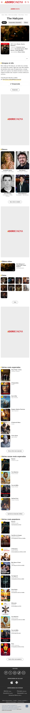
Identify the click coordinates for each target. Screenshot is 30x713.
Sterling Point (14, 498)
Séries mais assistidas (12, 14)
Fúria (12, 643)
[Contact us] (24, 673)
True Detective (14, 472)
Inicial (3, 14)
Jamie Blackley (19, 50)
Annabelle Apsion (19, 48)
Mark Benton (22, 170)
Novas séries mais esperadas (15, 451)
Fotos (4, 275)
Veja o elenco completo (15, 201)
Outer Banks (14, 589)
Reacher (13, 459)
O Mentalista (14, 548)
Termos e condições (22, 700)
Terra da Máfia (14, 485)
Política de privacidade (11, 702)
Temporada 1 (15, 89)
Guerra (23, 44)
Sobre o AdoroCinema (7, 700)
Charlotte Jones (20, 47)
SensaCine (6, 693)
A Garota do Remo (15, 422)
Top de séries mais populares (15, 659)
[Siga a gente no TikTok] (19, 673)
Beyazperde (20, 693)
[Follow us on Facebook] (6, 673)
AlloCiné (6, 691)
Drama (18, 44)
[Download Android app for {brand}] (17, 682)
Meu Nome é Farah (16, 562)
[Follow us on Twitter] (11, 673)
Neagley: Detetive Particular (18, 409)
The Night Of (14, 576)
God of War (14, 396)
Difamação (14, 603)
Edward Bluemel (22, 193)
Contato (15, 700)
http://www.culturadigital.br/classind (12, 79)
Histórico (13, 45)
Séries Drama (21, 14)
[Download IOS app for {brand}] (12, 682)
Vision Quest (14, 435)
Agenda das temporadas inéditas (15, 513)
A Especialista (14, 383)
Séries (6, 14)
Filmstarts (19, 691)
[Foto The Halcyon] (4, 280)
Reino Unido (21, 52)
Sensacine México (13, 695)
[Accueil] (13, 2)
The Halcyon (15, 18)
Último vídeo (7, 261)
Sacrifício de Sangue (16, 535)
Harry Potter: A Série (16, 369)
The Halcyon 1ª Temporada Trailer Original (21, 265)
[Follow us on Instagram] (15, 673)
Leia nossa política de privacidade (11, 710)
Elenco (4, 149)
